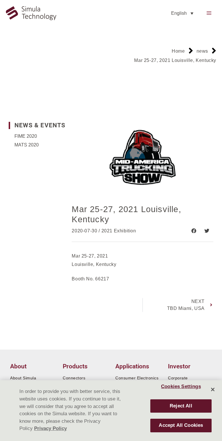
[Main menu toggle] (209, 13)
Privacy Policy (50, 428)
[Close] (212, 389)
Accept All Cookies (181, 425)
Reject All (181, 406)
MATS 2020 (26, 144)
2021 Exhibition (118, 230)
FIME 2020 (25, 136)
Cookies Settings (181, 386)
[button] (193, 230)
